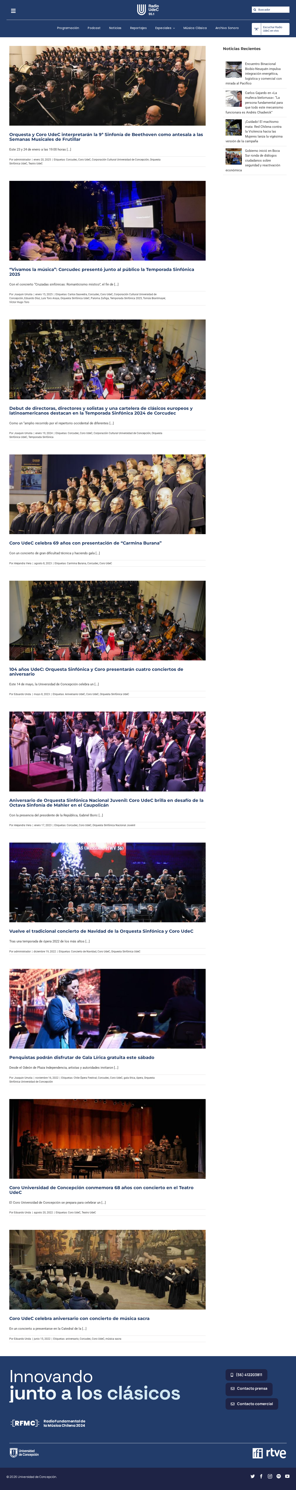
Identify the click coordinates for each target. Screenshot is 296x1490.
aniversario (72, 1338)
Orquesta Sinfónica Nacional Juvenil (114, 825)
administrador (22, 159)
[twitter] (252, 1476)
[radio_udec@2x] (148, 6)
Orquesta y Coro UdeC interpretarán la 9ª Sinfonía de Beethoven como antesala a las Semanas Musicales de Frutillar (106, 137)
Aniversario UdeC (75, 694)
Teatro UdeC (35, 163)
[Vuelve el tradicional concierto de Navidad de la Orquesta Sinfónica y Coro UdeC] (107, 882)
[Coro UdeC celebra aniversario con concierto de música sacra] (107, 1270)
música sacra (113, 1338)
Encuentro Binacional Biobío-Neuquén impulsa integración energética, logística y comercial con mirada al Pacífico (254, 73)
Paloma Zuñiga (100, 298)
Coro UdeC (84, 159)
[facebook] (261, 1476)
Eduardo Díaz (32, 298)
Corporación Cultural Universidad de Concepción (120, 159)
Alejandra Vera (22, 563)
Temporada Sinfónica (41, 437)
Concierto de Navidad (83, 951)
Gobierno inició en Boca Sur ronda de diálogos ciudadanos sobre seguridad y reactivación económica (253, 160)
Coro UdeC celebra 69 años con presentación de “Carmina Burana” (85, 543)
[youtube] (287, 1476)
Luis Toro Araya (50, 298)
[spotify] (278, 1476)
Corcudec (71, 159)
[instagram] (270, 1476)
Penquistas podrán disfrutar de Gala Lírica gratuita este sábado (81, 1057)
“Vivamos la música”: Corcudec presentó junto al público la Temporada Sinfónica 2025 (101, 272)
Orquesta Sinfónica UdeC (75, 298)
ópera (139, 1077)
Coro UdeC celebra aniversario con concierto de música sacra (79, 1318)
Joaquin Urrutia (23, 294)
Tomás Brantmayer (154, 298)
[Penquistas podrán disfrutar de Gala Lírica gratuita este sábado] (107, 1009)
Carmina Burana (76, 563)
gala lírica (129, 1077)
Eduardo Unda (22, 694)
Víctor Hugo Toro (19, 302)
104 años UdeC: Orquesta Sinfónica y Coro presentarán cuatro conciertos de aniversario (96, 672)
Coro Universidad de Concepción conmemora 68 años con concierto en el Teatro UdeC (101, 1190)
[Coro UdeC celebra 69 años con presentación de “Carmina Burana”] (107, 494)
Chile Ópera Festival (85, 1077)
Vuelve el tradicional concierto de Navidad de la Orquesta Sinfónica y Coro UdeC (101, 931)
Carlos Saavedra (77, 294)
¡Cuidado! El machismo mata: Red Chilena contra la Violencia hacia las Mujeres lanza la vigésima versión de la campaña (254, 131)
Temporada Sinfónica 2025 (126, 298)
